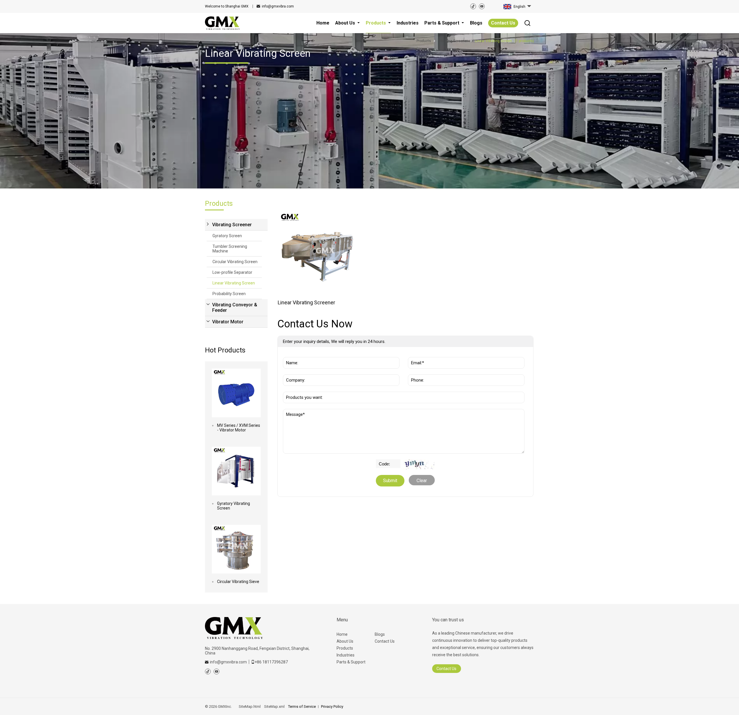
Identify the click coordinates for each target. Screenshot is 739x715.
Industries (345, 655)
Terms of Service (302, 706)
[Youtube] (482, 6)
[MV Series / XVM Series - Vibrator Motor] (236, 393)
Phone (416, 371)
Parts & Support (351, 662)
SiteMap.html (250, 706)
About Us (345, 641)
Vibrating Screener (232, 224)
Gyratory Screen (227, 235)
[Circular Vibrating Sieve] (236, 549)
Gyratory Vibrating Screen (233, 505)
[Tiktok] (473, 6)
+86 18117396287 (271, 662)
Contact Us (503, 23)
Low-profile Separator (232, 272)
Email (415, 354)
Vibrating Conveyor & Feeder (234, 307)
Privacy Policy (332, 706)
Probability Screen (229, 293)
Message (296, 412)
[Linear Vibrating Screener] (317, 250)
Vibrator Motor (227, 322)
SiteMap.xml (274, 706)
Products (345, 648)
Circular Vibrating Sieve (238, 581)
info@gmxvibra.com (278, 6)
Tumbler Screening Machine (229, 248)
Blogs (380, 634)
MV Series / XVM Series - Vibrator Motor (238, 427)
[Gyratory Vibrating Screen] (236, 471)
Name (290, 354)
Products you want (305, 388)
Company (294, 371)
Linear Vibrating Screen (233, 283)
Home (342, 634)
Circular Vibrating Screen (234, 261)
